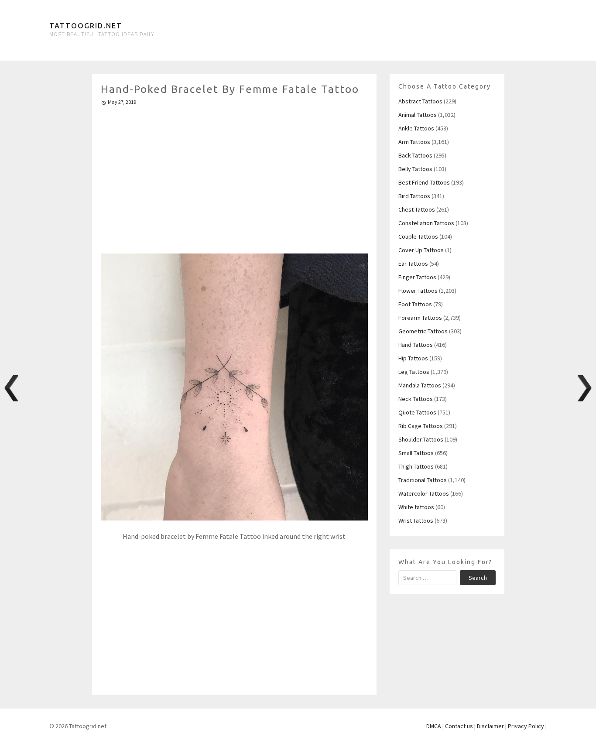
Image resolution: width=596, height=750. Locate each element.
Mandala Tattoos (419, 385)
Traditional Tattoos (422, 480)
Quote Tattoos (417, 412)
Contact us (459, 726)
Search (478, 578)
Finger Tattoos (417, 277)
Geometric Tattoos (423, 331)
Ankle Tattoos (416, 128)
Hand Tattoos (415, 345)
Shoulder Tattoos (420, 439)
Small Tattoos (416, 453)
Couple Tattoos (418, 236)
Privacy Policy (526, 726)
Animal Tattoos (417, 115)
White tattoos (416, 507)
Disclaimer (490, 726)
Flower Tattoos (418, 291)
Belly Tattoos (415, 169)
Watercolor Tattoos (423, 493)
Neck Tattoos (415, 399)
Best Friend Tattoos (424, 182)
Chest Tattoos (416, 209)
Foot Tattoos (415, 304)
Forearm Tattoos (420, 318)
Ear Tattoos (413, 263)
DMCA (433, 726)
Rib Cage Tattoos (420, 426)
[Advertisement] (234, 176)
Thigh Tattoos (416, 466)
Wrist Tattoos (415, 520)
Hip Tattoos (413, 358)
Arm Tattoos (414, 142)
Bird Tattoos (414, 196)
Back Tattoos (415, 155)
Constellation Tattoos (426, 223)
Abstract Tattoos (420, 101)
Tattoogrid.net (85, 26)
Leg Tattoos (413, 372)
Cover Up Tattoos (421, 250)
